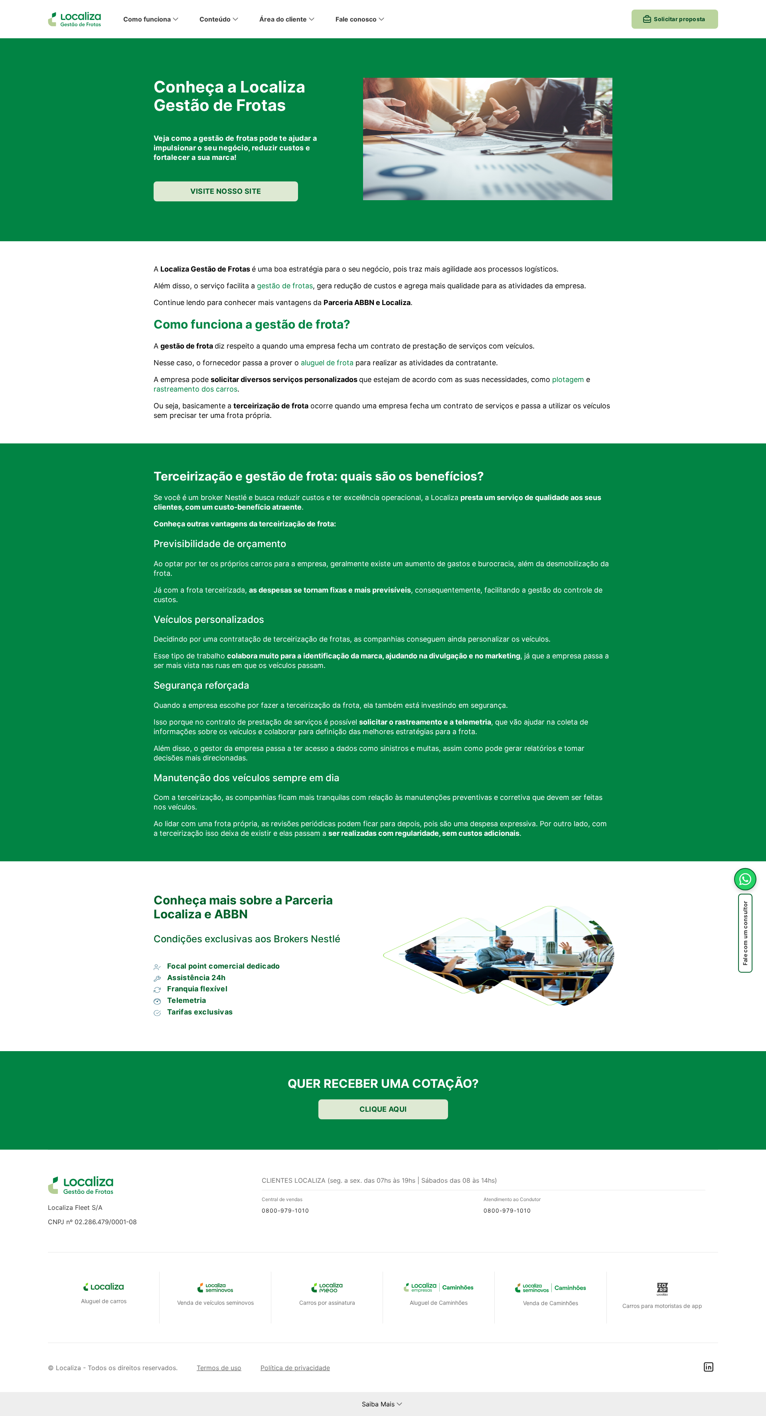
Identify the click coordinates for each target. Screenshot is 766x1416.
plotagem (568, 379)
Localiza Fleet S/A (75, 1207)
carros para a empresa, (289, 563)
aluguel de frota (327, 362)
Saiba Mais (378, 1404)
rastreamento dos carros (195, 389)
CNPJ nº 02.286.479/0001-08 (92, 1222)
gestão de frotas (285, 286)
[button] (158, 19)
